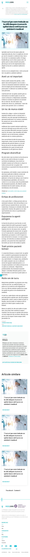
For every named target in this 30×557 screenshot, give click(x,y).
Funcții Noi (4, 542)
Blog (2, 534)
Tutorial (3, 540)
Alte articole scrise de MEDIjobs (12, 362)
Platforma (5, 536)
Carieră (4, 322)
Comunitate (5, 530)
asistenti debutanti (17, 326)
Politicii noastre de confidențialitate (20, 14)
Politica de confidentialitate (24, 552)
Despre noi (5, 522)
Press (3, 526)
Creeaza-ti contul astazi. (15, 356)
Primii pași (9, 322)
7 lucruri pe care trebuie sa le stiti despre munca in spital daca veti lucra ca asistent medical (14, 400)
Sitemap (9, 552)
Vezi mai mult (6, 410)
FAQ (2, 528)
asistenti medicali (7, 326)
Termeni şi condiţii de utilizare (16, 552)
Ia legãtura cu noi (6, 548)
